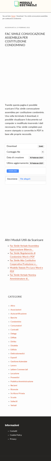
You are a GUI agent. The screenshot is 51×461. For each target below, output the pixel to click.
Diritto (13, 342)
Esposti (14, 358)
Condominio (16, 322)
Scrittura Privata (18, 393)
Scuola (13, 397)
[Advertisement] (25, 76)
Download (13, 171)
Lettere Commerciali (19, 370)
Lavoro (13, 366)
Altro (13, 306)
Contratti (14, 330)
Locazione (15, 374)
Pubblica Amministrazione (22, 382)
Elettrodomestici (18, 354)
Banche (14, 318)
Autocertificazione (18, 314)
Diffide (13, 338)
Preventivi (15, 378)
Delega (13, 334)
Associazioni (16, 310)
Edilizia (14, 350)
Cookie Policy (16, 435)
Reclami (14, 385)
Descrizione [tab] (12, 179)
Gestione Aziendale (19, 362)
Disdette (14, 346)
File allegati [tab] (25, 179)
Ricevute (14, 389)
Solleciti (14, 401)
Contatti (13, 431)
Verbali (14, 405)
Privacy (13, 439)
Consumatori (16, 326)
